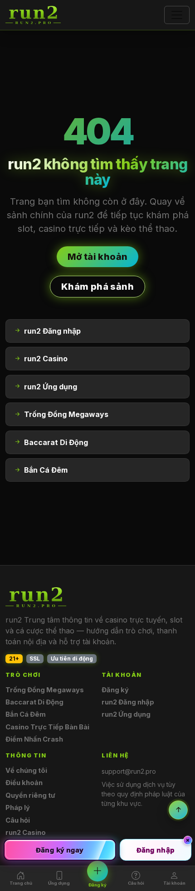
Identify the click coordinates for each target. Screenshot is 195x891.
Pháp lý (17, 808)
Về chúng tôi (26, 770)
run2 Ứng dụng (126, 714)
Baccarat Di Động (34, 702)
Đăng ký (115, 690)
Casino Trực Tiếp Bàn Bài (47, 727)
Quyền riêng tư (30, 795)
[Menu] (177, 15)
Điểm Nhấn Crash (34, 739)
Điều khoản (24, 783)
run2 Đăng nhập (128, 702)
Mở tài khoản (98, 256)
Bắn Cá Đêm (25, 714)
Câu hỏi (17, 820)
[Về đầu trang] (178, 809)
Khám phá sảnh (97, 286)
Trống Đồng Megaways (44, 690)
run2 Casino (25, 833)
